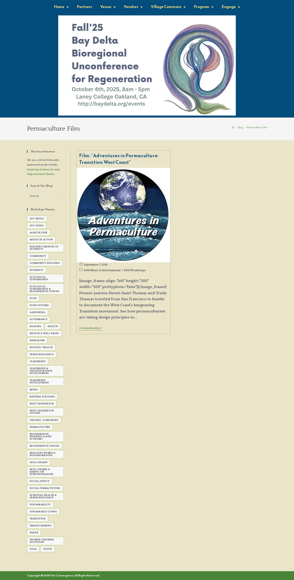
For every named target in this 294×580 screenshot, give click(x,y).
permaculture (40, 427)
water (34, 532)
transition (38, 518)
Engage (229, 7)
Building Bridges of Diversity (44, 247)
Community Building (45, 263)
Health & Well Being (44, 333)
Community (38, 256)
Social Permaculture (45, 488)
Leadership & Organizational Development (41, 371)
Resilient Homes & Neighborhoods (43, 454)
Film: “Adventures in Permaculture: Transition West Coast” (119, 159)
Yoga (33, 549)
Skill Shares (39, 462)
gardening (37, 312)
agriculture (38, 232)
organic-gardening (44, 420)
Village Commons (166, 7)
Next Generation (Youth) (42, 411)
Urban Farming (40, 525)
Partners (84, 7)
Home (59, 7)
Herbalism (37, 340)
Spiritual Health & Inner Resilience (43, 496)
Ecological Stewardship (39, 278)
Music (34, 389)
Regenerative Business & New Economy (41, 436)
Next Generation (42, 403)
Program (201, 7)
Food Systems (39, 305)
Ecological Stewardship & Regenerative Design (44, 289)
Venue (105, 7)
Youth (47, 549)
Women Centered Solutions (42, 540)
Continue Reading (90, 328)
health (53, 326)
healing (35, 326)
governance (38, 319)
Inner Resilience (42, 354)
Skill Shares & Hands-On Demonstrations (42, 471)
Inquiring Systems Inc (40, 169)
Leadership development (39, 381)
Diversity (36, 270)
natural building (42, 396)
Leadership (38, 361)
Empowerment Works (40, 174)
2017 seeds (37, 225)
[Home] (233, 127)
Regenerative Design (44, 446)
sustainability (40, 504)
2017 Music (37, 218)
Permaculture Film (256, 127)
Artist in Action (41, 239)
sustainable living (43, 511)
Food (33, 298)
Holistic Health (41, 347)
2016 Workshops (135, 270)
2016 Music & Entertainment (102, 270)
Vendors (131, 7)
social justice (40, 481)
